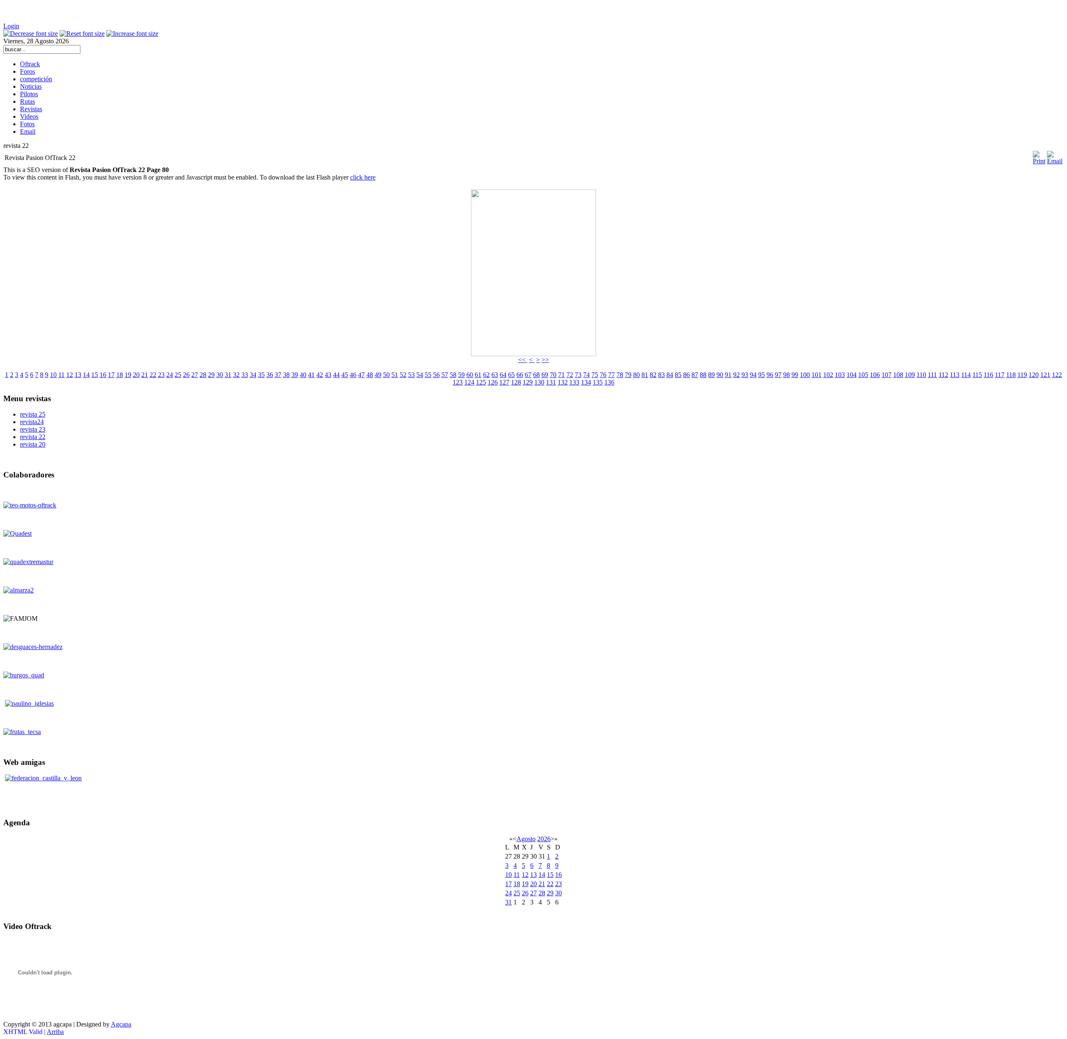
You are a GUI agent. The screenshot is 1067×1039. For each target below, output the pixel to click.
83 (661, 374)
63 (494, 374)
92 (736, 374)
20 (136, 374)
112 (943, 374)
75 (594, 374)
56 (436, 374)
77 (611, 374)
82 (653, 374)
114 (966, 374)
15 (94, 374)
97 (778, 374)
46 (353, 374)
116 (988, 374)
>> (545, 359)
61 (478, 374)
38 (286, 374)
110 (921, 374)
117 (999, 374)
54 (419, 374)
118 (1011, 374)
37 (278, 374)
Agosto (526, 838)
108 (898, 374)
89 (711, 374)
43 (328, 374)
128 (516, 382)
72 (569, 374)
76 (603, 374)
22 (153, 374)
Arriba (55, 1031)
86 (686, 374)
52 (403, 374)
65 (511, 374)
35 (261, 374)
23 (161, 374)
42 (319, 374)
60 (469, 374)
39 (294, 374)
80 (636, 374)
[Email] (1054, 161)
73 (578, 374)
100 (805, 374)
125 (481, 382)
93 (744, 374)
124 (469, 382)
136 (609, 382)
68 (536, 374)
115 (977, 374)
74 (586, 374)
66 (519, 374)
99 (794, 374)
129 (528, 382)
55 (428, 374)
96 (769, 374)
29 (211, 374)
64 (503, 374)
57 (444, 374)
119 (1022, 374)
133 (574, 382)
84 (669, 374)
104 (852, 374)
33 (244, 374)
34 (253, 374)
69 (544, 374)
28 (203, 374)
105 (863, 374)
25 (178, 374)
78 (619, 374)
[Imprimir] (1039, 154)
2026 (544, 838)
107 (887, 374)
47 (361, 374)
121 (1045, 374)
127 (504, 382)
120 (1034, 374)
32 (236, 374)
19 (128, 374)
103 (840, 374)
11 (61, 374)
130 (539, 382)
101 (817, 374)
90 (719, 374)
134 (586, 382)
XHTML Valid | (25, 1031)
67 (528, 374)
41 (311, 374)
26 (186, 374)
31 (228, 374)
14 (86, 374)
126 (493, 382)
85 (678, 374)
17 (111, 374)
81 (644, 374)
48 (369, 374)
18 (119, 374)
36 (269, 374)
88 (703, 374)
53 (411, 374)
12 (69, 374)
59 (461, 374)
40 (303, 374)
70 (553, 374)
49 (378, 374)
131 (551, 382)
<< (522, 359)
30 (219, 374)
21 (144, 374)
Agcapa (121, 1024)
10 (53, 374)
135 (598, 382)
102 (828, 374)
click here (363, 177)
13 (78, 374)
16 (103, 374)
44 (336, 374)
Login (11, 26)
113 (954, 374)
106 (875, 374)
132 (563, 382)
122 (1057, 374)
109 (910, 374)
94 (753, 374)
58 (453, 374)
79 (628, 374)
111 (932, 374)
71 (561, 374)
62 (486, 374)
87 (694, 374)
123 (458, 382)
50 (386, 374)
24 (169, 374)
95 (761, 374)
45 (344, 374)
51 (394, 374)
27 (194, 374)
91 (728, 374)
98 (786, 374)
